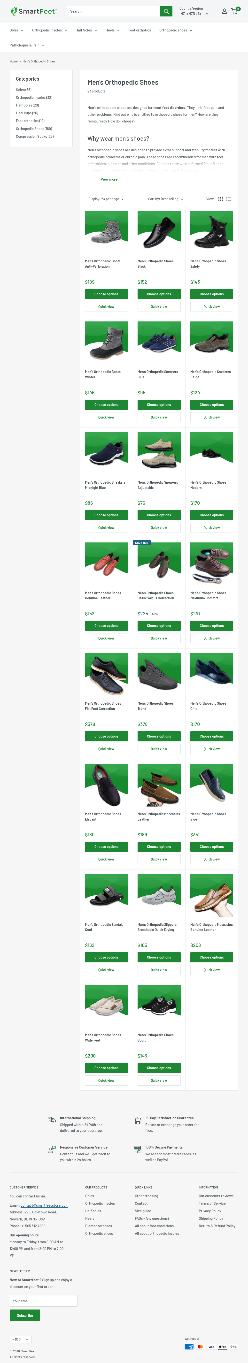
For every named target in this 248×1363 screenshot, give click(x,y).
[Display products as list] (228, 199)
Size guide (143, 1211)
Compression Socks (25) (35, 136)
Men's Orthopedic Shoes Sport (156, 1037)
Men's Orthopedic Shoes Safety (208, 263)
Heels (110, 30)
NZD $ (16, 1339)
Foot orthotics (139, 30)
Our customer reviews (216, 1196)
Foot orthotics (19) (30, 120)
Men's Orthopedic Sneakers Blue (158, 374)
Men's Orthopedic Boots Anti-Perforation (103, 263)
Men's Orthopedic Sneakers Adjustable (158, 485)
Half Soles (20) (27, 105)
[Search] (166, 11)
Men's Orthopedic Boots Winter (103, 374)
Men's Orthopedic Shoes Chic (208, 706)
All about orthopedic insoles (157, 1233)
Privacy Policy (210, 1211)
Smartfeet (28, 1351)
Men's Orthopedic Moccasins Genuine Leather (211, 927)
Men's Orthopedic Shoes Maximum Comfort (208, 595)
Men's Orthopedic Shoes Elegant (103, 816)
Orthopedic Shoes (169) (34, 128)
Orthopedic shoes (173, 30)
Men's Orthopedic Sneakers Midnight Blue (105, 485)
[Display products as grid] (220, 199)
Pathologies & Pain (24, 45)
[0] (234, 11)
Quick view (106, 307)
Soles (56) (23, 89)
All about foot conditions (154, 1226)
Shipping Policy (211, 1218)
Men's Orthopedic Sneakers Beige (210, 374)
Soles (14, 30)
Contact (141, 1203)
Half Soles (84, 30)
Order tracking (146, 1196)
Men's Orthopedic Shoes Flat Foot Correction (103, 706)
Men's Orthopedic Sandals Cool (104, 927)
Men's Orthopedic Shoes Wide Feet (103, 1037)
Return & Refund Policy (217, 1226)
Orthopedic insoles (47, 30)
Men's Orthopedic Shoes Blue (208, 816)
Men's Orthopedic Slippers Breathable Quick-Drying (157, 927)
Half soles (93, 1211)
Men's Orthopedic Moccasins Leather (159, 816)
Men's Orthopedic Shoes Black (156, 263)
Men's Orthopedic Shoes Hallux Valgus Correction (156, 595)
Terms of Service (212, 1203)
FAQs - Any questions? (152, 1218)
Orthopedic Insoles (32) (34, 97)
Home (14, 61)
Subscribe (25, 1315)
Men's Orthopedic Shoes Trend (156, 706)
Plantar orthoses (98, 1226)
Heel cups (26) (27, 113)
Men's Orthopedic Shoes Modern (208, 485)
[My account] (224, 11)
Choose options (106, 294)
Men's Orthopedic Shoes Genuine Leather (103, 595)
